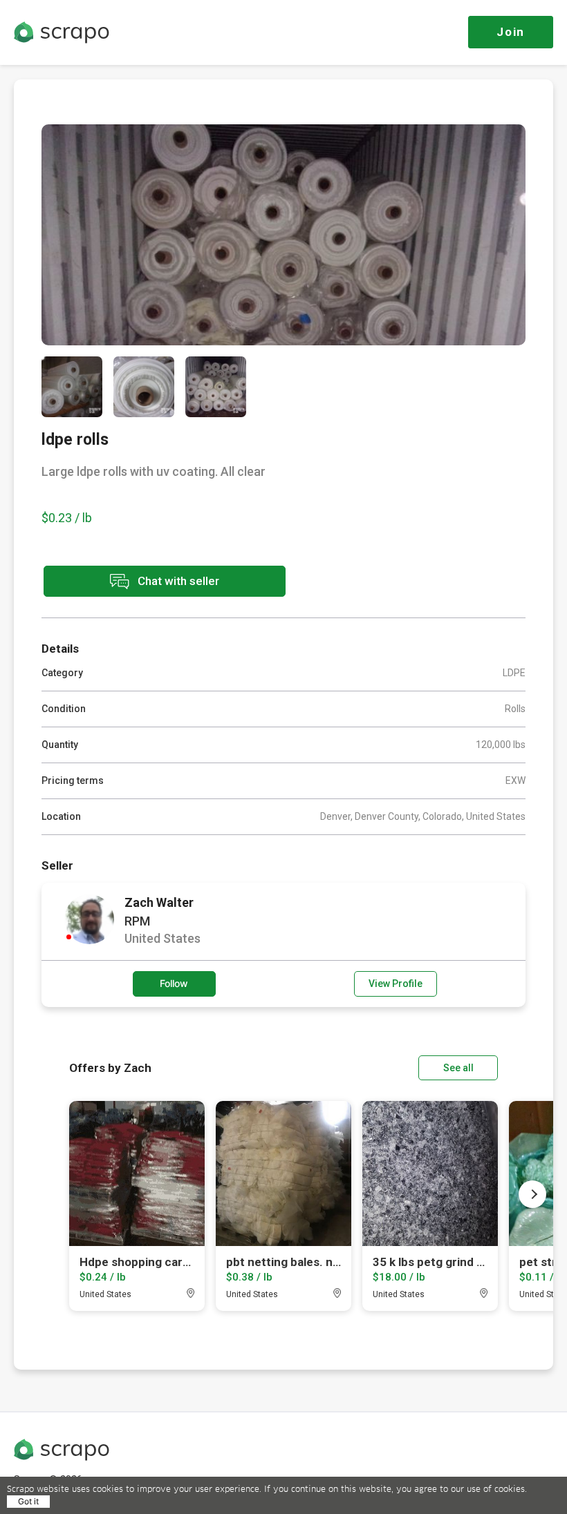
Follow (174, 983)
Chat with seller (177, 580)
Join (510, 32)
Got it (28, 1501)
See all (458, 1067)
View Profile (395, 983)
